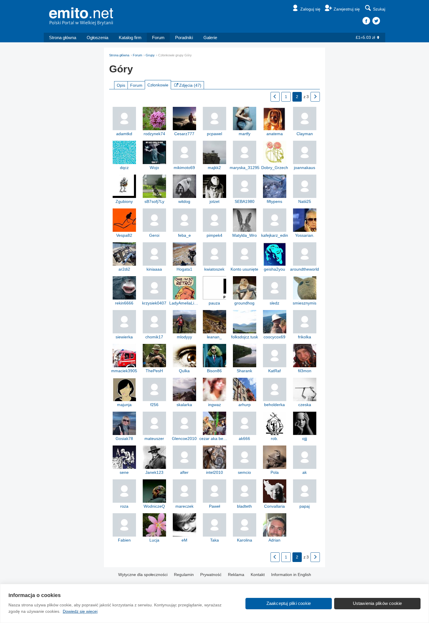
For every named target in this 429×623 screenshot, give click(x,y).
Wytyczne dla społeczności (143, 574)
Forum (158, 37)
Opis (121, 85)
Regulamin (184, 574)
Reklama (236, 574)
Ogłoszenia (97, 37)
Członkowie (157, 85)
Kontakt (258, 574)
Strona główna (62, 37)
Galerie (210, 37)
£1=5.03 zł (365, 37)
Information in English (291, 574)
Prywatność (211, 574)
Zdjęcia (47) (190, 85)
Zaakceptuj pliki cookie (288, 603)
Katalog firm (130, 37)
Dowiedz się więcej (80, 611)
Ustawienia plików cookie (377, 603)
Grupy (150, 55)
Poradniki (184, 37)
